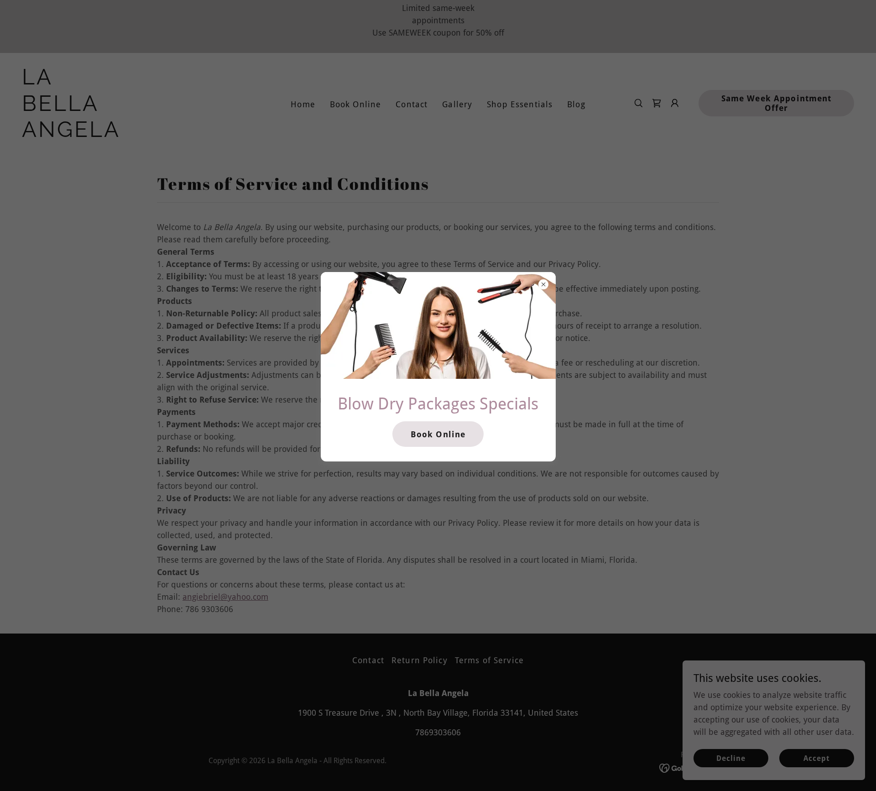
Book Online (438, 434)
